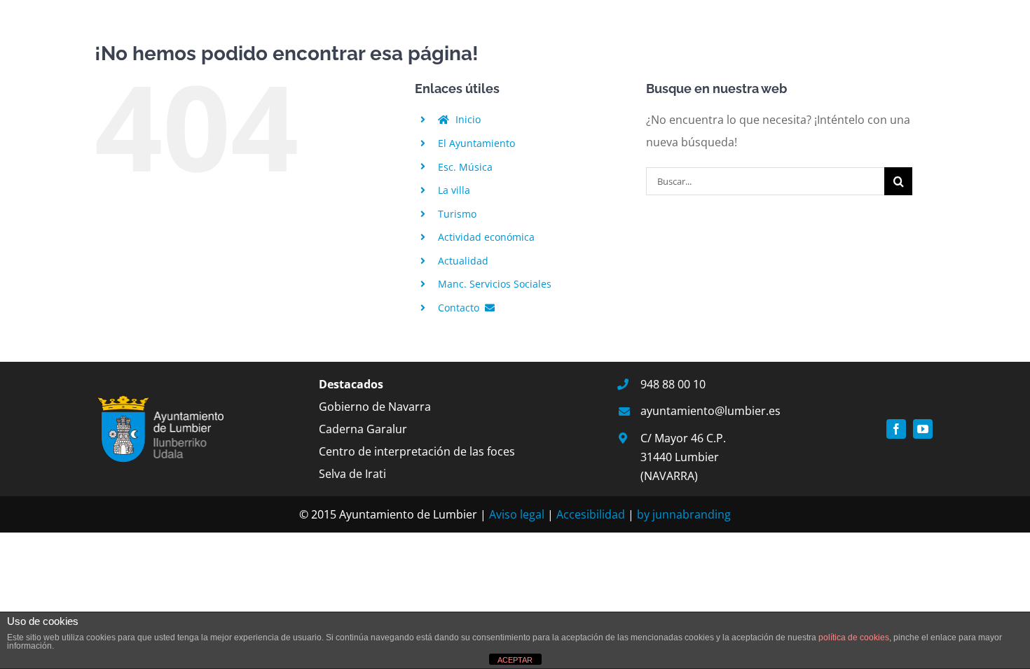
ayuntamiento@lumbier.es (710, 410)
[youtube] (923, 429)
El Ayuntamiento (476, 143)
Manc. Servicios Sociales (494, 283)
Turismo (457, 213)
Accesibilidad (590, 514)
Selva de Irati (352, 473)
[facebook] (896, 429)
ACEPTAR (515, 660)
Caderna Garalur (363, 429)
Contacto (460, 307)
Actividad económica (486, 237)
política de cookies (853, 637)
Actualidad (463, 260)
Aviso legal (516, 514)
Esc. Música (465, 167)
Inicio (467, 119)
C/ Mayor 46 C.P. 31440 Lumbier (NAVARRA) (683, 457)
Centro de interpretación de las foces (417, 451)
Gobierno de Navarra (375, 406)
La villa (454, 190)
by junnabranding (684, 514)
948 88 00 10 (673, 384)
